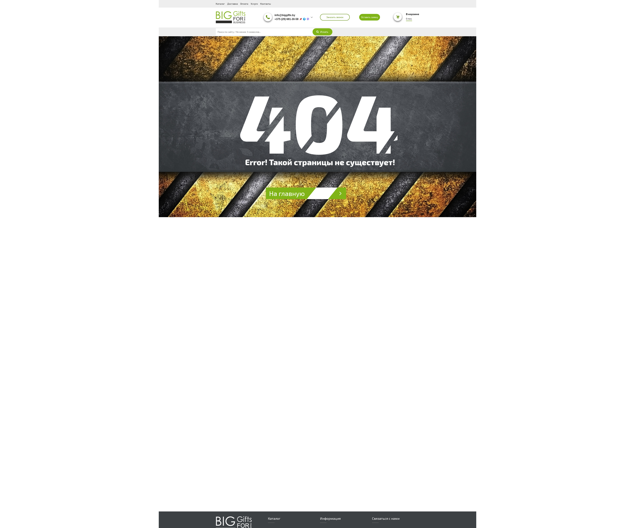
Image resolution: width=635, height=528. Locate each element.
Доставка (232, 3)
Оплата (244, 3)
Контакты (265, 3)
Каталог (220, 3)
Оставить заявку (369, 17)
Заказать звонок (334, 17)
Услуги (254, 3)
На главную (287, 193)
